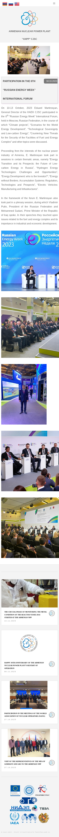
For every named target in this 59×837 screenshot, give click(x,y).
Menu (54, 3)
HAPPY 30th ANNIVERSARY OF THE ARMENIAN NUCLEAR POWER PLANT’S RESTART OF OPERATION (24, 665)
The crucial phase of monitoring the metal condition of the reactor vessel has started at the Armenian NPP (25, 614)
